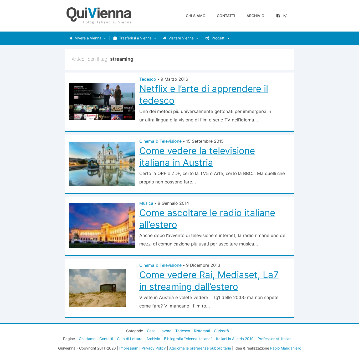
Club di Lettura (129, 338)
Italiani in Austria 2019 (235, 338)
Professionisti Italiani (275, 338)
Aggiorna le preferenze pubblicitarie (200, 348)
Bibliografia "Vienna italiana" (188, 338)
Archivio (255, 15)
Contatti (226, 15)
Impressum (128, 348)
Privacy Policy (154, 348)
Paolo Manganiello (285, 348)
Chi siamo (196, 15)
